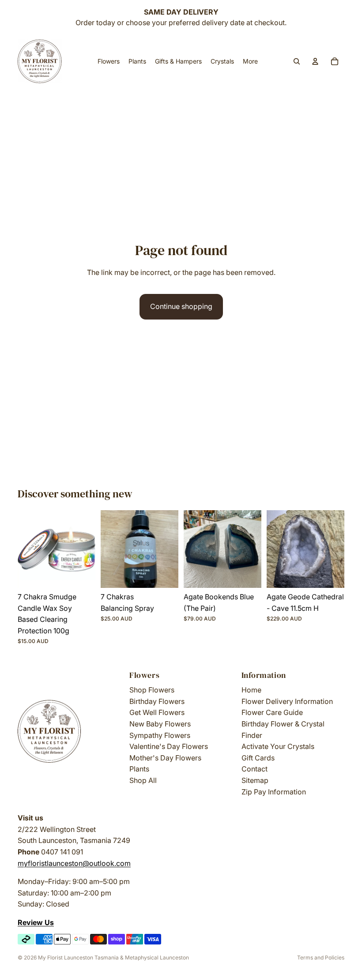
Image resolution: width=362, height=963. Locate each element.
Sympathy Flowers (159, 735)
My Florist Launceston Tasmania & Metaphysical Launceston (113, 957)
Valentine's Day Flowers (168, 746)
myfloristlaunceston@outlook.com (74, 863)
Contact (254, 768)
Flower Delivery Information (287, 701)
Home (251, 689)
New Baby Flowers (160, 723)
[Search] (296, 61)
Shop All (143, 780)
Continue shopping (181, 306)
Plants (139, 768)
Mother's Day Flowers (165, 757)
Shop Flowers (151, 689)
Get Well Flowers (157, 712)
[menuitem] (250, 61)
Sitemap (254, 780)
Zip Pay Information (273, 791)
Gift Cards (258, 757)
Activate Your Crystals (277, 746)
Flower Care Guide (272, 712)
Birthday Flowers (157, 701)
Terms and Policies (320, 957)
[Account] (315, 61)
